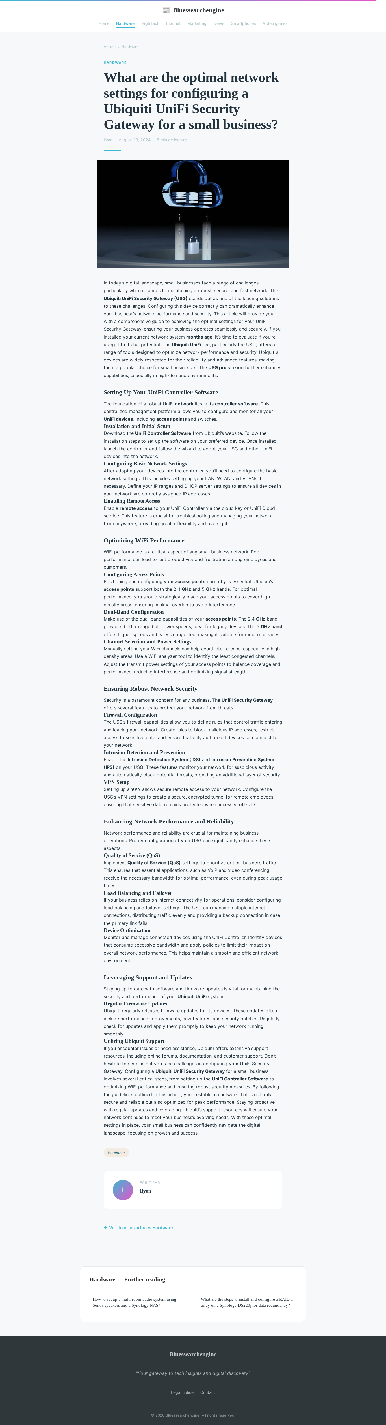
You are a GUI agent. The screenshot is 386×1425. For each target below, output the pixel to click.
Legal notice (182, 1392)
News (218, 23)
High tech (150, 23)
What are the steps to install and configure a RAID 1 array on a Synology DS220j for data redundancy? (247, 1302)
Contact (207, 1392)
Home (104, 23)
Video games (275, 23)
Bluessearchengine (193, 10)
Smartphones (243, 23)
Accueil (110, 46)
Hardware (125, 23)
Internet (173, 23)
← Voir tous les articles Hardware (138, 1227)
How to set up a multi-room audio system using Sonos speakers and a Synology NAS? (134, 1302)
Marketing (197, 23)
